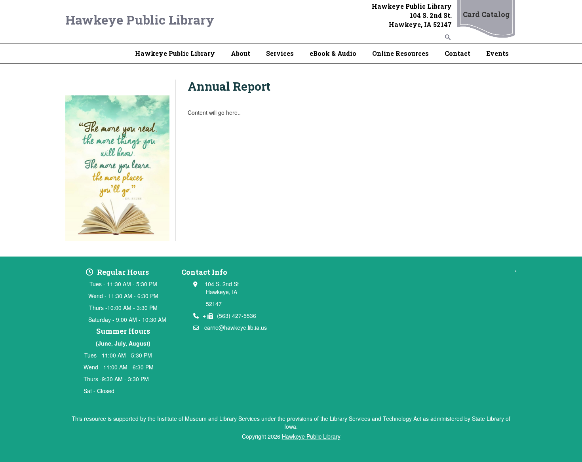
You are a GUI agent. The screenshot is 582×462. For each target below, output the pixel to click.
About (240, 53)
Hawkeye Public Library (139, 19)
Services (280, 53)
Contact (457, 53)
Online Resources (400, 53)
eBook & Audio (333, 53)
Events (497, 53)
